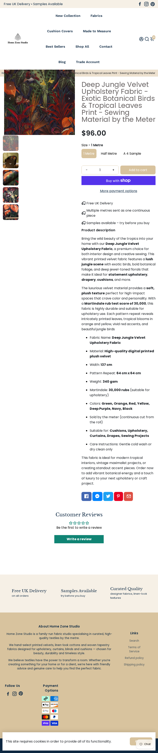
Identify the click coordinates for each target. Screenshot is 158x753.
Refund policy (134, 658)
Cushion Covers (60, 31)
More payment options (118, 191)
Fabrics (96, 16)
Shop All (82, 46)
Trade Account (88, 62)
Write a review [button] (79, 539)
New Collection (68, 16)
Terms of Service (134, 649)
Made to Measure (97, 31)
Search (134, 641)
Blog (62, 62)
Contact (105, 46)
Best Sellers (55, 46)
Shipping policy (134, 665)
